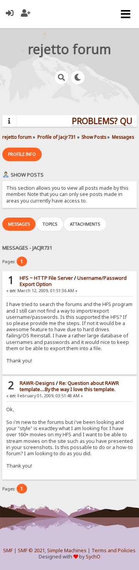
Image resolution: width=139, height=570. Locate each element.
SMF (8, 550)
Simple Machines (66, 550)
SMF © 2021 (31, 550)
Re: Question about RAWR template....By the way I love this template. (69, 386)
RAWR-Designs (37, 383)
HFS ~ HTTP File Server (46, 278)
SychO (93, 556)
